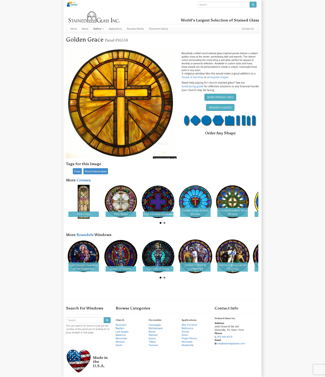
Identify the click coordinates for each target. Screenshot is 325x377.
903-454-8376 (224, 336)
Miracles (120, 341)
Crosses (84, 180)
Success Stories (135, 28)
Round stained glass (96, 171)
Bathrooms (187, 328)
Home (73, 28)
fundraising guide (192, 86)
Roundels (85, 234)
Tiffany (152, 341)
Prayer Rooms (189, 338)
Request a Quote (220, 107)
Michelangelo (156, 328)
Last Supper (122, 331)
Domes (185, 331)
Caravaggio (155, 324)
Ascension (121, 324)
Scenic (152, 338)
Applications (115, 28)
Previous (61, 201)
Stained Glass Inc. (225, 318)
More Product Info (220, 97)
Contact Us (248, 28)
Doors (185, 335)
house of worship (192, 77)
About (85, 28)
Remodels (187, 341)
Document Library (158, 28)
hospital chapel (218, 77)
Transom (153, 345)
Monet (152, 331)
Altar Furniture (189, 324)
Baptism (120, 328)
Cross (77, 171)
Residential (187, 345)
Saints (119, 345)
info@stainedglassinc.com (231, 343)
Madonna (121, 335)
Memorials (121, 338)
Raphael (153, 335)
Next (263, 201)
